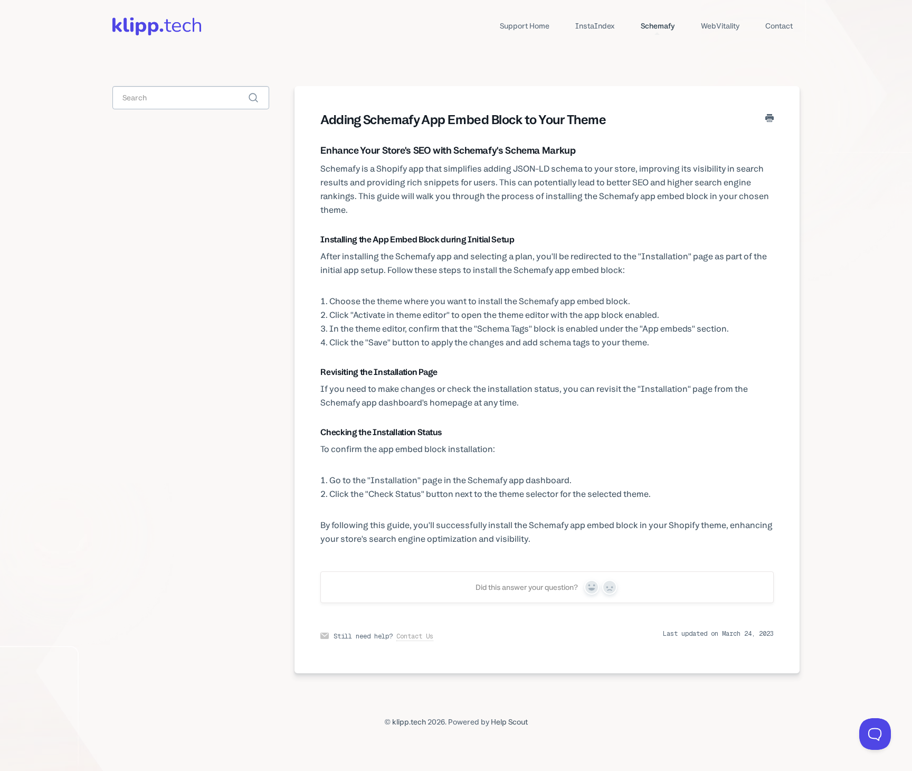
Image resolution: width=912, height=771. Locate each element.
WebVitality (720, 26)
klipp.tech (409, 722)
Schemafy (658, 26)
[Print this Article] (769, 119)
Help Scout (509, 722)
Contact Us (414, 636)
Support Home (524, 26)
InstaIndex (595, 26)
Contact (779, 26)
